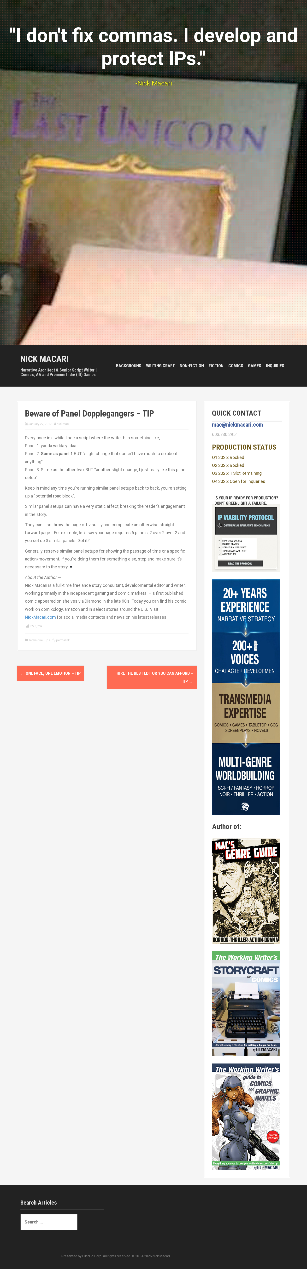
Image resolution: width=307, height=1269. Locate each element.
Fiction (216, 365)
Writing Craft (160, 365)
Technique (36, 640)
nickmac (63, 424)
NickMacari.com (40, 617)
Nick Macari (44, 359)
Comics (235, 365)
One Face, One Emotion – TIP (50, 673)
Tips (47, 640)
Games (254, 365)
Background (128, 365)
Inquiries (275, 365)
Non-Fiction (192, 365)
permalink (62, 640)
